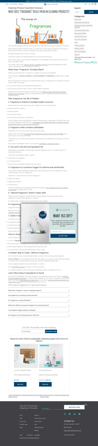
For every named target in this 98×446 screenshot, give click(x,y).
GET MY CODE (63, 236)
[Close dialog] (75, 205)
